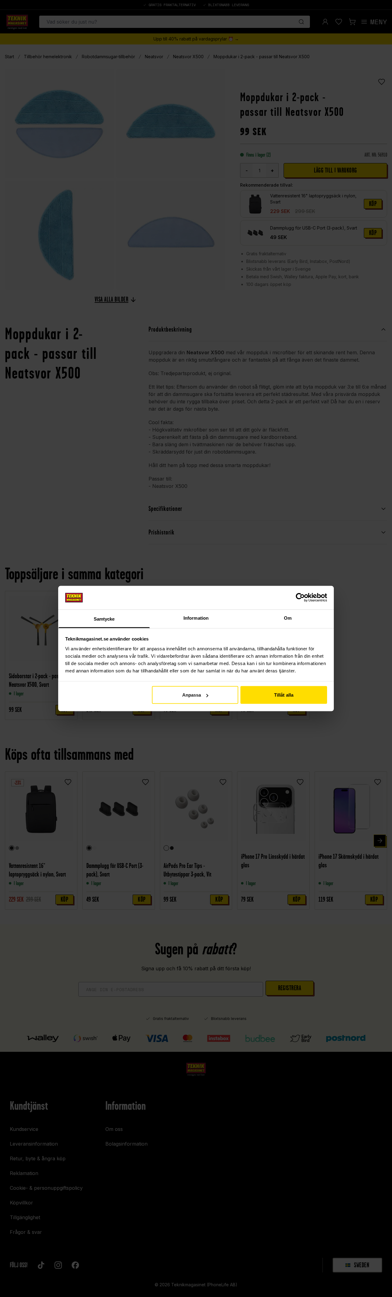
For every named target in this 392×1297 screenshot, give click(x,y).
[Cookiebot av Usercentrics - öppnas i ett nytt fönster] (300, 597)
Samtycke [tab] (104, 618)
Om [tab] (288, 617)
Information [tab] (196, 617)
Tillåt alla (283, 695)
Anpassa (191, 695)
